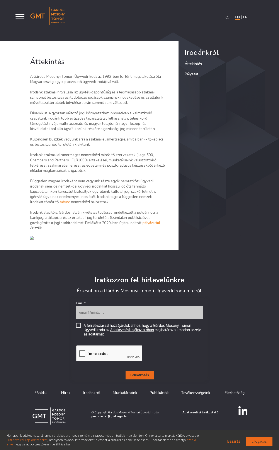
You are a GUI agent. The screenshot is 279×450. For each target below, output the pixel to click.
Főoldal (40, 392)
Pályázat (191, 74)
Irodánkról (91, 392)
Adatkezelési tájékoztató (200, 412)
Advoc (65, 202)
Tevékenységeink (195, 392)
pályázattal (151, 222)
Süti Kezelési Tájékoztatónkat (27, 440)
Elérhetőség (235, 392)
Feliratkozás (139, 375)
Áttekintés (193, 63)
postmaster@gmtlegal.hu (109, 416)
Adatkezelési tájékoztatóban (132, 329)
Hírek (65, 392)
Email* (80, 303)
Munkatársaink (125, 392)
